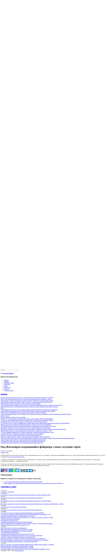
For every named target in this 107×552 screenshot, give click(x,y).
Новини (6, 381)
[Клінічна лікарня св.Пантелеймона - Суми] (53, 12)
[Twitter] (8, 470)
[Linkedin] (10, 470)
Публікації (7, 384)
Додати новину (9, 390)
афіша (5, 386)
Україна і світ (4, 452)
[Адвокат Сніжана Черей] (53, 25)
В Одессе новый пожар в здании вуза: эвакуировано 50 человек (23, 481)
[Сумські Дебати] (7, 373)
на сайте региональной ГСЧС (16, 457)
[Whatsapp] (13, 470)
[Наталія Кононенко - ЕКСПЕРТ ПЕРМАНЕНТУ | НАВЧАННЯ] (53, 51)
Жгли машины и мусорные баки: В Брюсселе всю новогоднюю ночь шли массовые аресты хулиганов (34, 483)
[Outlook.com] (31, 470)
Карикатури (7, 387)
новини (4, 394)
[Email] (25, 470)
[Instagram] (5, 470)
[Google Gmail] (34, 470)
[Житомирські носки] (53, 38)
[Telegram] (16, 470)
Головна (6, 380)
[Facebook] (2, 470)
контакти (6, 389)
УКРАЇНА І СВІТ (9, 383)
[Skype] (19, 470)
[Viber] (22, 470)
